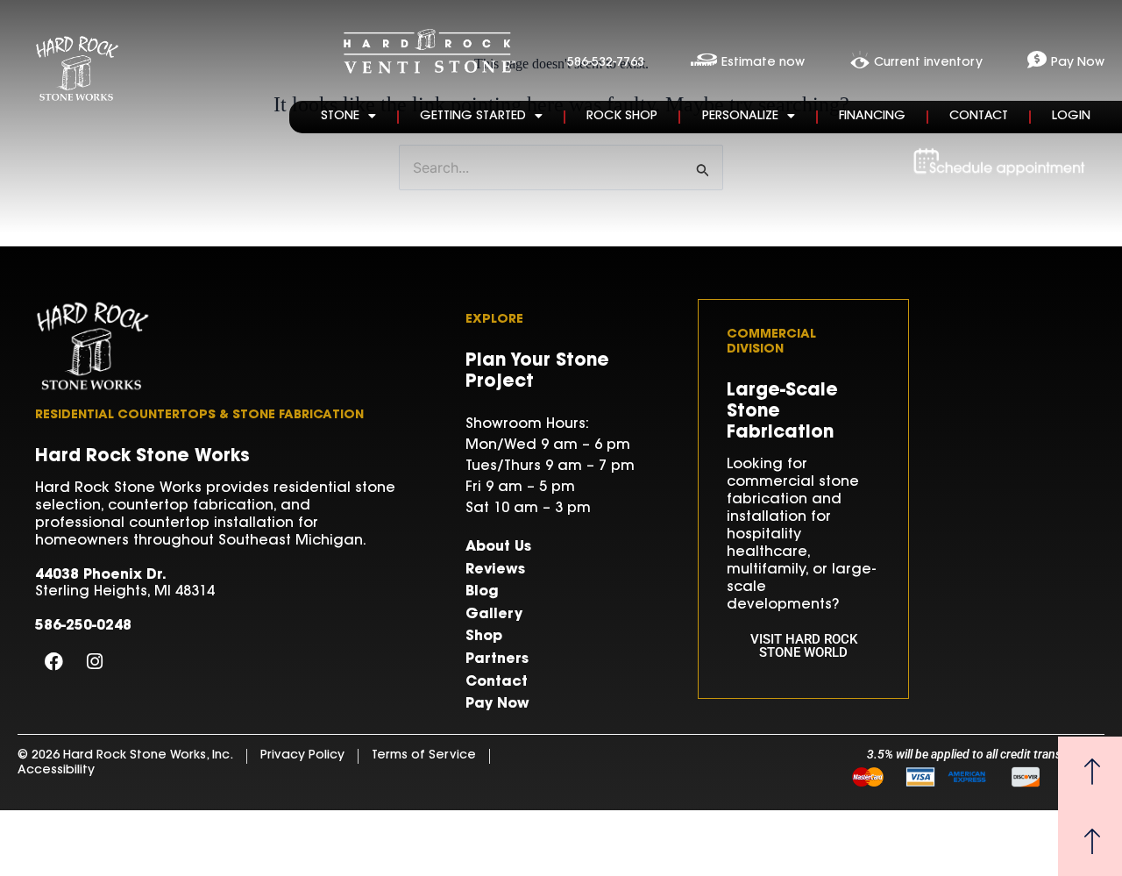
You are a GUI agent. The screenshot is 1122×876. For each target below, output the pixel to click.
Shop (483, 637)
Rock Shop (621, 116)
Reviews (495, 570)
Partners (497, 659)
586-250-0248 (83, 626)
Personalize (740, 116)
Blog (482, 592)
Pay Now (497, 704)
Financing (872, 116)
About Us (498, 547)
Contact (978, 116)
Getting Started (473, 116)
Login (1071, 116)
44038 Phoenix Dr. (101, 575)
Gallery (493, 615)
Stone (340, 116)
